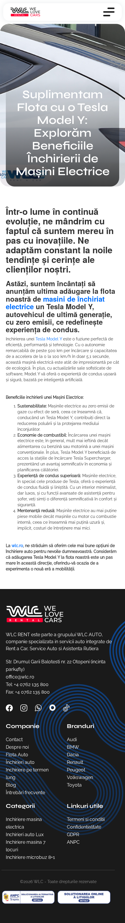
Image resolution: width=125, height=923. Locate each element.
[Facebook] (10, 707)
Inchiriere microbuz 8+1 (30, 857)
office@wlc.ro (20, 677)
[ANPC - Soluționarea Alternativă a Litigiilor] (82, 897)
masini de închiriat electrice (55, 302)
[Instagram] (24, 707)
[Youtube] (53, 707)
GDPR (73, 834)
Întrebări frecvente (25, 792)
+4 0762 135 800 (31, 684)
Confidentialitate (84, 827)
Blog (11, 785)
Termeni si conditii (86, 819)
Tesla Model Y (48, 339)
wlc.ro (17, 545)
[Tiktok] (66, 707)
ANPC (73, 842)
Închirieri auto (20, 762)
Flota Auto (17, 754)
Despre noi (17, 747)
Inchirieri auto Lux (25, 834)
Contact (14, 739)
